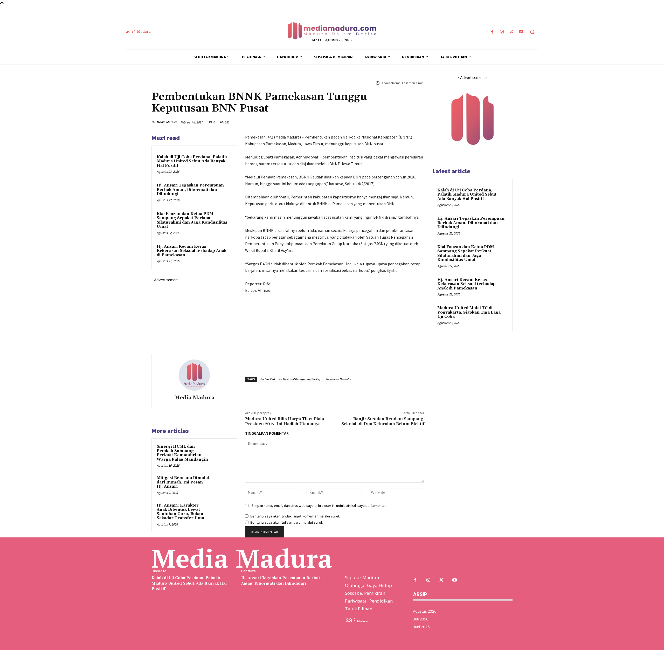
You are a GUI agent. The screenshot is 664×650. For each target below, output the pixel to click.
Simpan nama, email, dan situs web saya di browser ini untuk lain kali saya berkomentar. (319, 505)
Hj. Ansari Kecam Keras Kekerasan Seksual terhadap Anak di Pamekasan (191, 251)
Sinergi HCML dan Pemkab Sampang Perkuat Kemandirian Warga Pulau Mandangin (182, 453)
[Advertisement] (190, 314)
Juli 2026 (420, 619)
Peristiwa (248, 571)
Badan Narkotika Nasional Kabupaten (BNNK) (290, 379)
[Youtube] (521, 32)
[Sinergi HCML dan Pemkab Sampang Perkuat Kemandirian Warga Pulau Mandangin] (222, 453)
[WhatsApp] (383, 121)
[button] (532, 32)
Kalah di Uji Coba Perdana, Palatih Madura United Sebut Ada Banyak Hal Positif (192, 161)
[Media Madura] (194, 375)
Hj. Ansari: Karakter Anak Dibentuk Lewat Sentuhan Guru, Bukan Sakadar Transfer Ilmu (180, 512)
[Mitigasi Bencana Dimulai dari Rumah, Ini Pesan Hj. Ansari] (222, 485)
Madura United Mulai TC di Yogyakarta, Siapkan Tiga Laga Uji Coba (469, 312)
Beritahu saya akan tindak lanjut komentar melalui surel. (295, 516)
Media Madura (166, 122)
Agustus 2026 (425, 611)
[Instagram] (501, 32)
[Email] (407, 121)
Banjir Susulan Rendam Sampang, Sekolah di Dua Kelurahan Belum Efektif (382, 421)
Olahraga (158, 571)
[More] (418, 121)
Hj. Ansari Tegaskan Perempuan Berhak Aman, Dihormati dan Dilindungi (190, 189)
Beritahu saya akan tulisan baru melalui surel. (286, 522)
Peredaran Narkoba (338, 379)
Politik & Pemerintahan (167, 83)
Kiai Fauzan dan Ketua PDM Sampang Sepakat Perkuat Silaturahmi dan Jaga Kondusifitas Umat (192, 220)
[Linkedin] (395, 121)
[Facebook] (492, 32)
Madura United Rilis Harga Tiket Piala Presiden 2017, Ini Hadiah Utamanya (284, 421)
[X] (511, 32)
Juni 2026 (421, 627)
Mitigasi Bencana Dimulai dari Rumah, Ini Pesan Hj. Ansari (183, 482)
